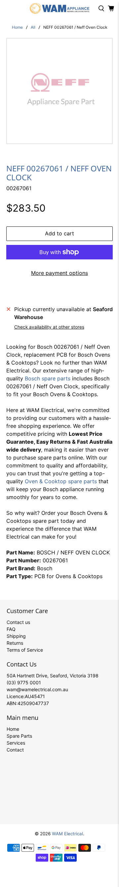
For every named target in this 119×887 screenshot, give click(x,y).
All (33, 27)
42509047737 (33, 703)
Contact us (18, 622)
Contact (15, 750)
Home (17, 27)
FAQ (11, 629)
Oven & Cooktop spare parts (61, 481)
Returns (15, 643)
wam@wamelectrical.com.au (37, 689)
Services (16, 743)
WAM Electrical (67, 833)
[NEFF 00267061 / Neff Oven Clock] (59, 91)
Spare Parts (19, 736)
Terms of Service (25, 650)
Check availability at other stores (49, 327)
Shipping (16, 636)
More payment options (59, 273)
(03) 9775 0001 (24, 682)
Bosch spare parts (47, 378)
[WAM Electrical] (59, 8)
